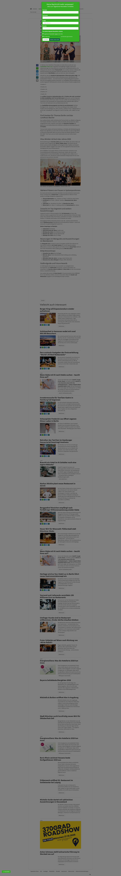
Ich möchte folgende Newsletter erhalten (53, 31)
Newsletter (7, 871)
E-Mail (44, 20)
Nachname (45, 15)
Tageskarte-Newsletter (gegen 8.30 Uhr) (53, 34)
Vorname (45, 10)
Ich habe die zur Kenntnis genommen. (58, 36)
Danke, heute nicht (54, 39)
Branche (45, 26)
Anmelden (45, 39)
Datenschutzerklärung (55, 36)
